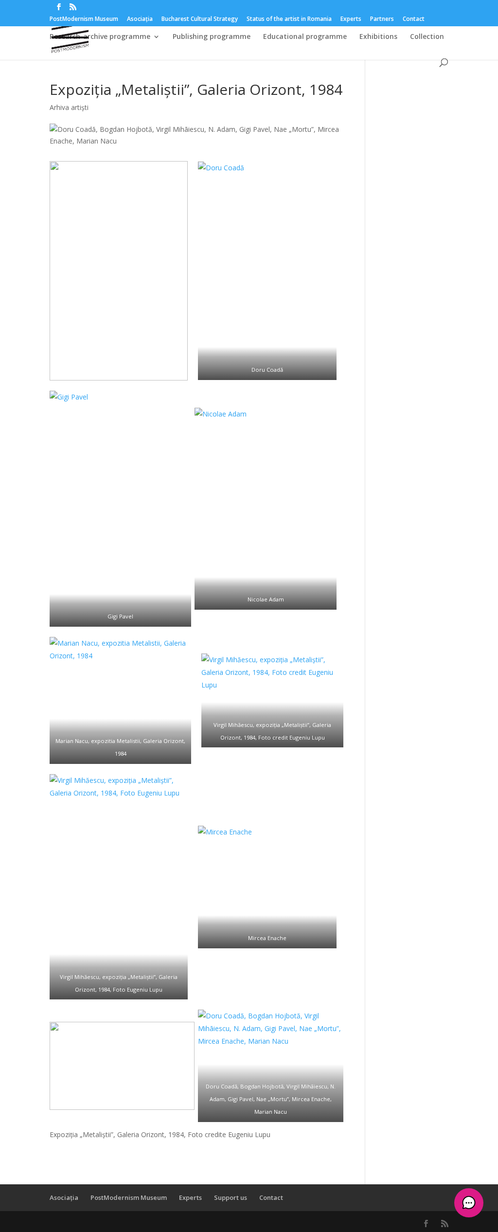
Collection (427, 37)
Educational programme (305, 37)
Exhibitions (378, 37)
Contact (414, 19)
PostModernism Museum (84, 19)
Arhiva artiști (69, 107)
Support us (230, 1197)
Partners (382, 19)
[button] (468, 1202)
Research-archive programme (100, 37)
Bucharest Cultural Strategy (199, 19)
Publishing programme (211, 37)
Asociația (140, 19)
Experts (350, 19)
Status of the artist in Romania (289, 19)
